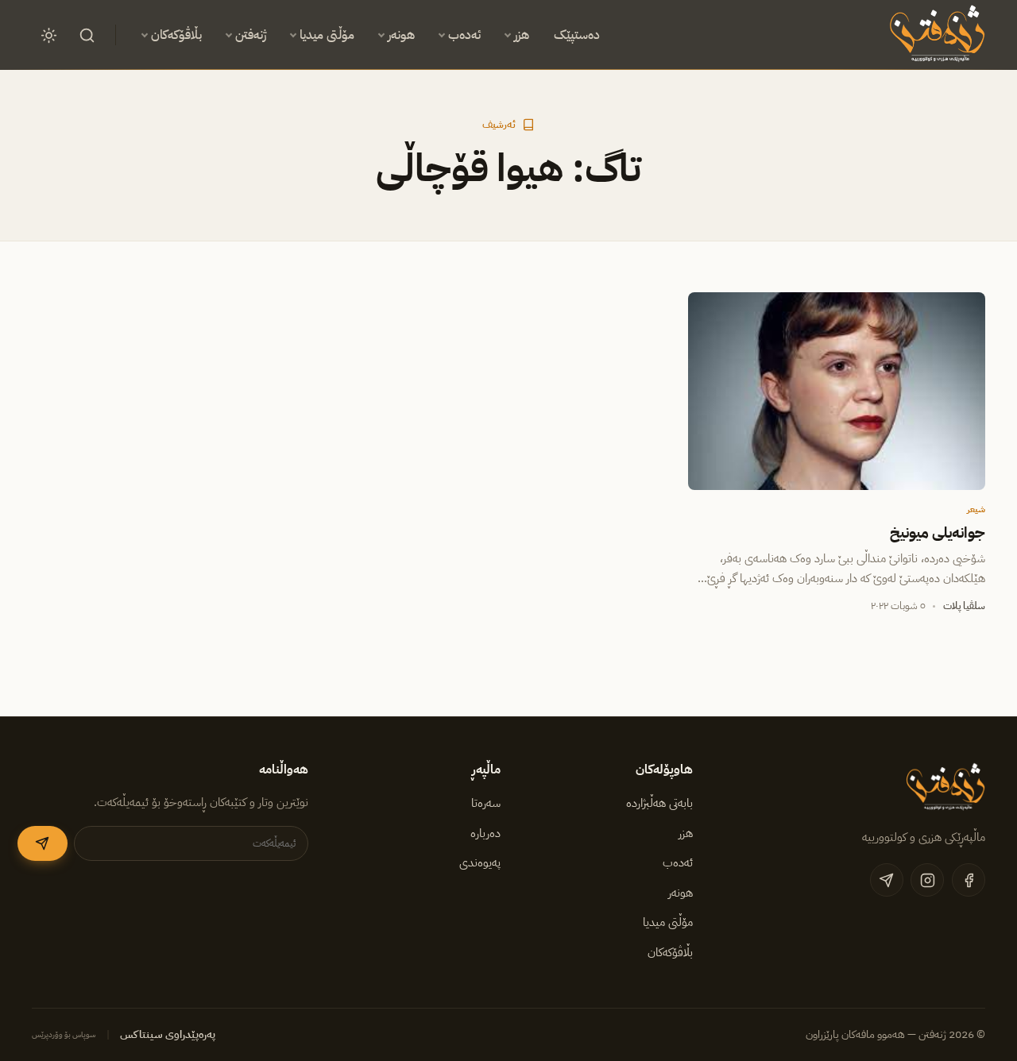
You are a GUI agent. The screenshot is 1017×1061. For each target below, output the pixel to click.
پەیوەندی (480, 862)
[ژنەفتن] (934, 35)
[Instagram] (927, 880)
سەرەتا (486, 803)
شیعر (976, 509)
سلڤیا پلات (964, 605)
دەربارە (485, 833)
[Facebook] (968, 880)
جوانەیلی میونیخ (937, 533)
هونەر (401, 34)
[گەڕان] (86, 35)
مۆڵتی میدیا (327, 34)
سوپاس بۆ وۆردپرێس (64, 1034)
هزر (521, 34)
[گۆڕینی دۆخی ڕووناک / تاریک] (48, 35)
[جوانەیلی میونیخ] (836, 391)
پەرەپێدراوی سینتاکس (167, 1034)
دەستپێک (577, 34)
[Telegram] (886, 880)
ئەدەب (464, 34)
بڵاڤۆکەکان (176, 34)
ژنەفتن (250, 34)
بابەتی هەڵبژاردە (659, 803)
